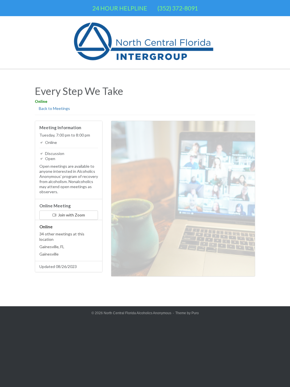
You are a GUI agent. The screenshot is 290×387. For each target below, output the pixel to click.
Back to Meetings (54, 108)
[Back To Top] (275, 373)
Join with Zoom (71, 214)
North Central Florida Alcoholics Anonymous (137, 313)
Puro (195, 313)
